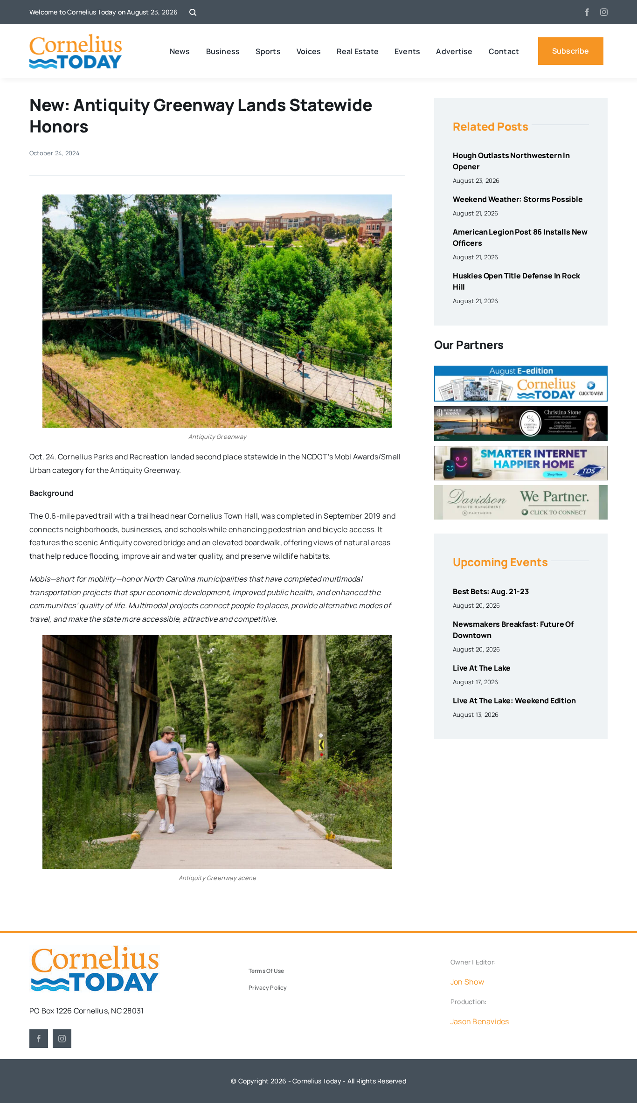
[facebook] (587, 12)
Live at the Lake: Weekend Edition (514, 700)
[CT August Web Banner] (521, 369)
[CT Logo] (75, 37)
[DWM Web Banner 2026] (521, 489)
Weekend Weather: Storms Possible (518, 199)
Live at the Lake (482, 668)
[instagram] (604, 12)
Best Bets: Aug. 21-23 (491, 591)
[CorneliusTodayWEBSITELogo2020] (94, 948)
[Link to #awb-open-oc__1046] (192, 12)
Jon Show (467, 982)
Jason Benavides (479, 1021)
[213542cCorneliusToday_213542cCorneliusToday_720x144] (521, 449)
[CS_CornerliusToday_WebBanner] (521, 410)
